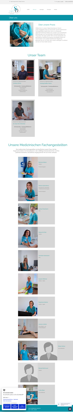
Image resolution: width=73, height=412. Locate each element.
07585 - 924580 (60, 1)
